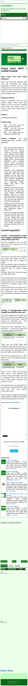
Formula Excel (12, 569)
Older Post (24, 561)
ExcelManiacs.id (16, 683)
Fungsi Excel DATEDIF (12, 460)
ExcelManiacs (7, 5)
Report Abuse (7, 671)
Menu (4, 14)
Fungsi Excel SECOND (12, 471)
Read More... (13, 468)
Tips (21, 569)
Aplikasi (3, 569)
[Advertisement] (14, 31)
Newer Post (4, 561)
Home (14, 561)
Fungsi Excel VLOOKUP (12, 506)
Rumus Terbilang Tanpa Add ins (14, 482)
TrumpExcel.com (15, 402)
